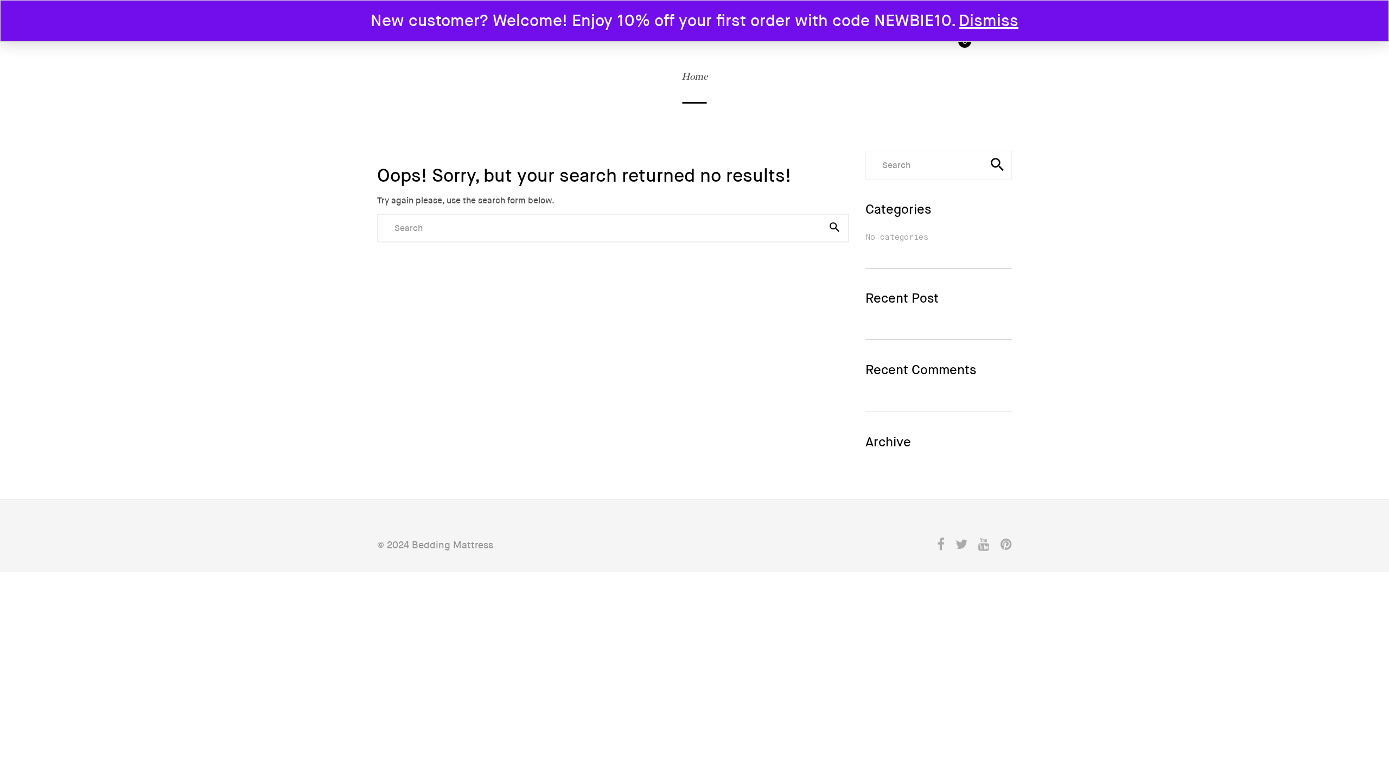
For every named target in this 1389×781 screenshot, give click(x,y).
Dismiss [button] (988, 20)
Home (694, 76)
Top (1351, 696)
